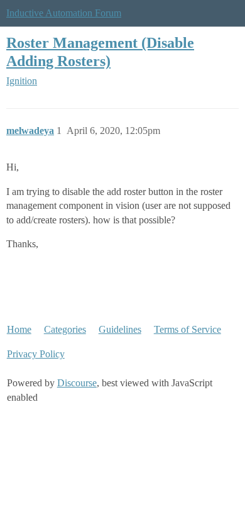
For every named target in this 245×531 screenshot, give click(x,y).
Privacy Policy (36, 354)
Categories (65, 329)
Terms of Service (187, 329)
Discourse (77, 382)
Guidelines (120, 329)
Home (19, 329)
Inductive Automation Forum (63, 13)
